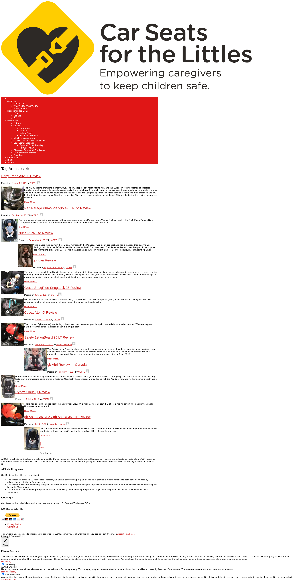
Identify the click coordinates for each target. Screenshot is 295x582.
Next (42, 447)
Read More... (30, 202)
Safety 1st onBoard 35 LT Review (49, 337)
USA (16, 113)
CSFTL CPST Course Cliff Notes (29, 140)
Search (10, 162)
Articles (17, 123)
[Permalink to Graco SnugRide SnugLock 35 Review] (12, 315)
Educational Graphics (24, 143)
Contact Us (19, 103)
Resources (12, 120)
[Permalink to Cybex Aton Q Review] (12, 345)
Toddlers (24, 130)
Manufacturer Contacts (25, 152)
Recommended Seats (17, 111)
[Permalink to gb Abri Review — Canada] (8, 397)
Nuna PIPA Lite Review (35, 233)
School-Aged (26, 133)
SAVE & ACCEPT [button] (9, 579)
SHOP (10, 160)
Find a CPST (13, 157)
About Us (11, 101)
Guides (17, 125)
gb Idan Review (44, 260)
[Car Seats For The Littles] (126, 94)
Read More (130, 534)
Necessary (10, 564)
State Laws (19, 155)
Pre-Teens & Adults (29, 135)
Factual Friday (27, 148)
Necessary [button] (6, 561)
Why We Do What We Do (26, 106)
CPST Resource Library (25, 138)
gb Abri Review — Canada (67, 365)
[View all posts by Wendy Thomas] (73, 344)
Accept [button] (120, 534)
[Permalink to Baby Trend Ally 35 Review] (12, 209)
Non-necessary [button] (8, 571)
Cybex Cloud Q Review (32, 392)
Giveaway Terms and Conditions (29, 150)
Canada (17, 115)
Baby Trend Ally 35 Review (21, 176)
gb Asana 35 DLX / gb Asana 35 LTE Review (57, 417)
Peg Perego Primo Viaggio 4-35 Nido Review (57, 208)
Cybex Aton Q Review (40, 312)
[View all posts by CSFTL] (38, 183)
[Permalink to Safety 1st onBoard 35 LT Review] (35, 370)
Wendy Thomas (64, 344)
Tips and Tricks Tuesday (31, 145)
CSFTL (33, 183)
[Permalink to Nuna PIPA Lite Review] (25, 266)
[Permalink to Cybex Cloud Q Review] (12, 425)
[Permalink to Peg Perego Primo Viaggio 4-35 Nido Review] (9, 241)
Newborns (25, 128)
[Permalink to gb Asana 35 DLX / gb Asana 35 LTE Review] (32, 449)
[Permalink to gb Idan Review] (12, 293)
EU (15, 118)
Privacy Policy (20, 108)
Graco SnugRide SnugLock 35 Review (52, 288)
